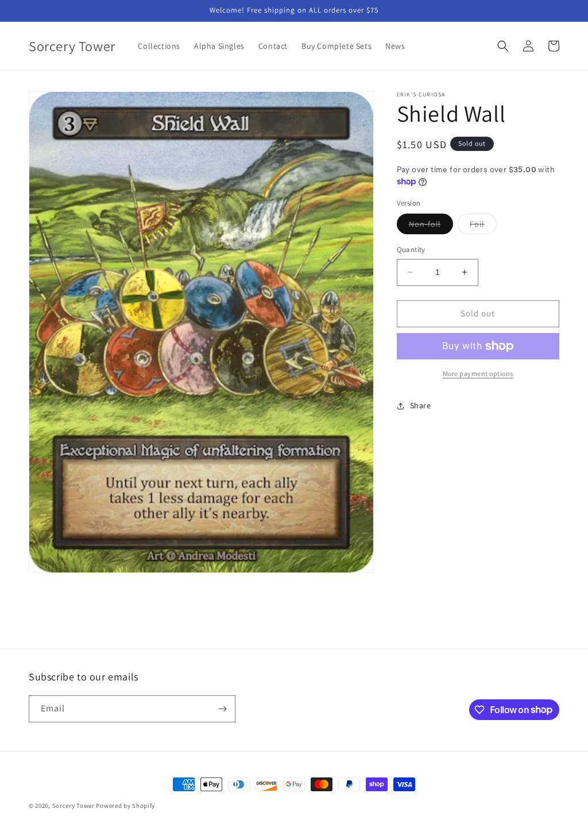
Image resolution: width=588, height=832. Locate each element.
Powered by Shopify (125, 806)
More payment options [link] (478, 373)
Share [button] (420, 405)
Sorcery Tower (73, 806)
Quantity (411, 249)
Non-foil (431, 226)
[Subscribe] (222, 708)
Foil (483, 226)
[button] (503, 46)
